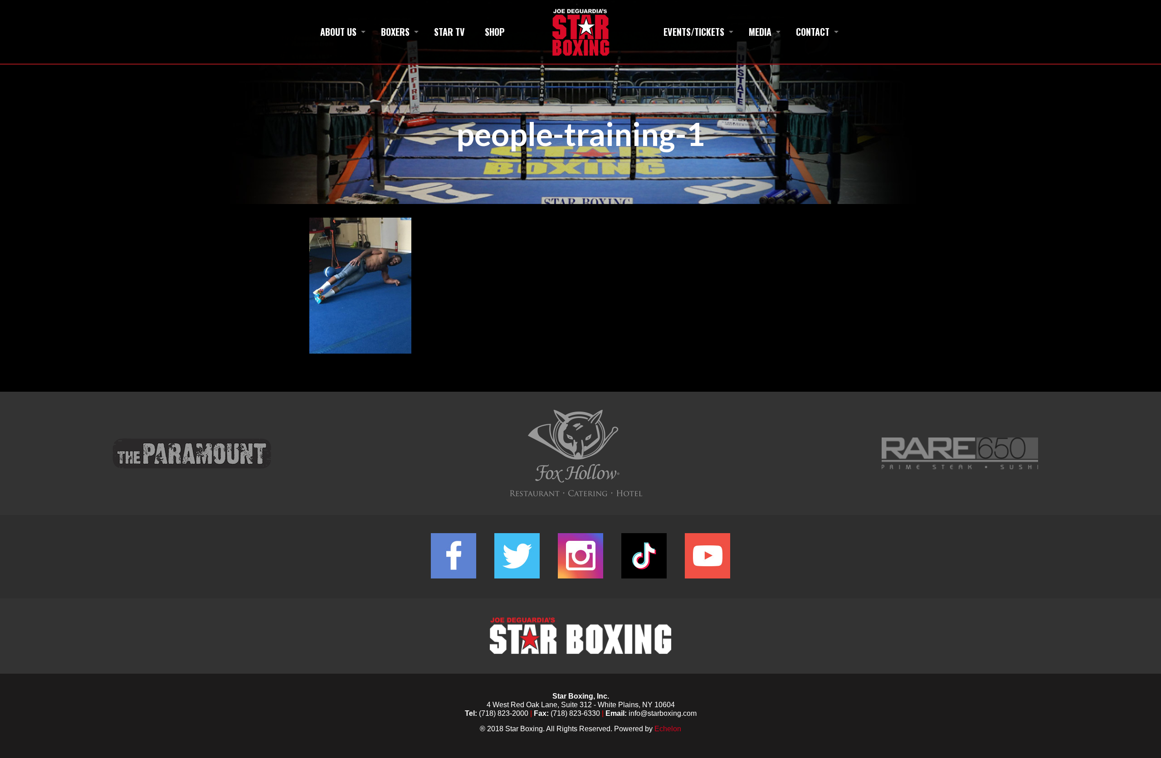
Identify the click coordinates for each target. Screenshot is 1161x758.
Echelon (667, 729)
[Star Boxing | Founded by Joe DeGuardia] (580, 31)
